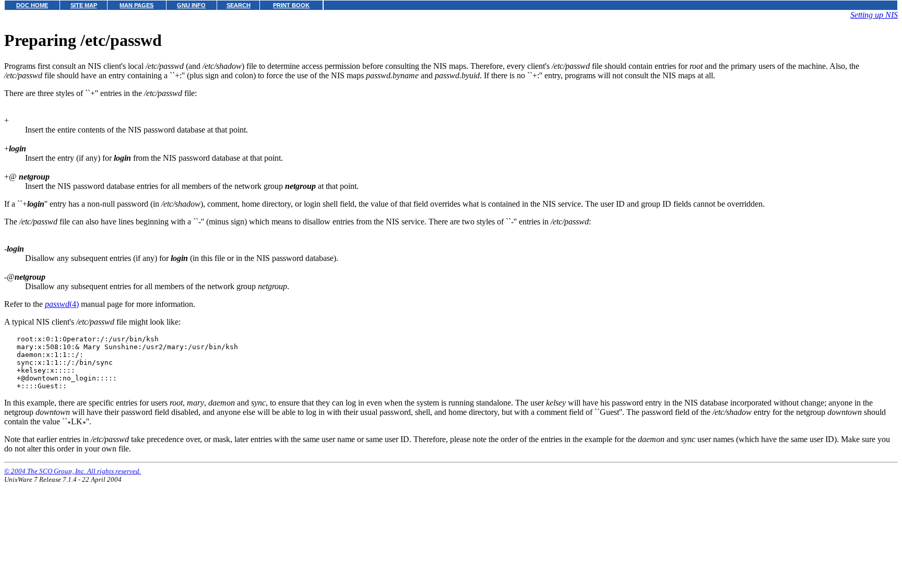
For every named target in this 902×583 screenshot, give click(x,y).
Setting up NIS (874, 14)
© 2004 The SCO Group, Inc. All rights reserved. (72, 471)
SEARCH (239, 5)
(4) (62, 304)
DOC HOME (32, 5)
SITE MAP (83, 5)
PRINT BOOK (291, 5)
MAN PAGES (136, 5)
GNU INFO (191, 5)
